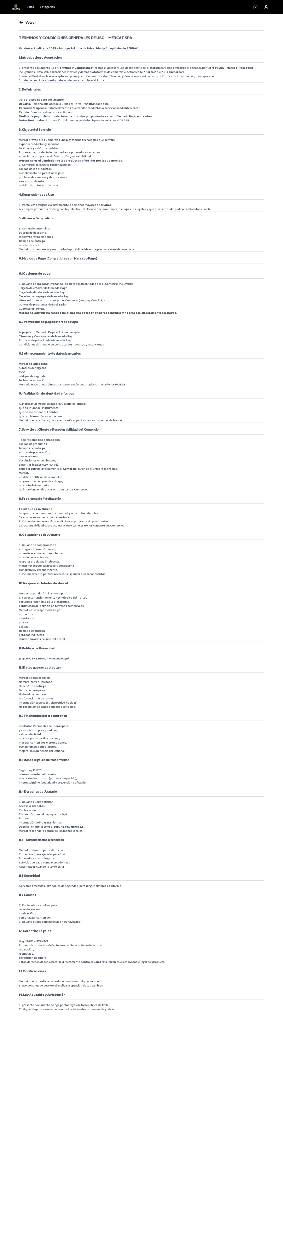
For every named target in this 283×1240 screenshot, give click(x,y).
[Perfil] (266, 7)
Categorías (47, 7)
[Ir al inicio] (16, 7)
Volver (30, 22)
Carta (30, 7)
